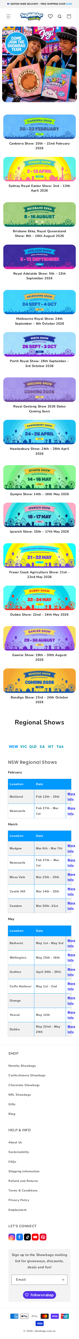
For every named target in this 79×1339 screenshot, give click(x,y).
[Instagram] (11, 1237)
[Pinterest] (43, 1237)
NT (51, 746)
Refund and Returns (23, 1181)
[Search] (59, 16)
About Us (15, 1142)
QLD (33, 746)
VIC (23, 746)
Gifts (12, 1104)
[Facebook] (19, 1237)
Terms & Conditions (23, 1190)
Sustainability (18, 1152)
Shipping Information (24, 1171)
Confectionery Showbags (27, 1075)
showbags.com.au (45, 1331)
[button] (8, 16)
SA (42, 746)
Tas (60, 746)
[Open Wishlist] (50, 16)
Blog (11, 1114)
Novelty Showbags (22, 1066)
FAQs (12, 1162)
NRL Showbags (19, 1095)
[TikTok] (27, 1237)
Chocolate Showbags (24, 1085)
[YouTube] (35, 1237)
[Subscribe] (62, 1280)
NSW (13, 746)
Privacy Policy (18, 1200)
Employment (17, 1210)
